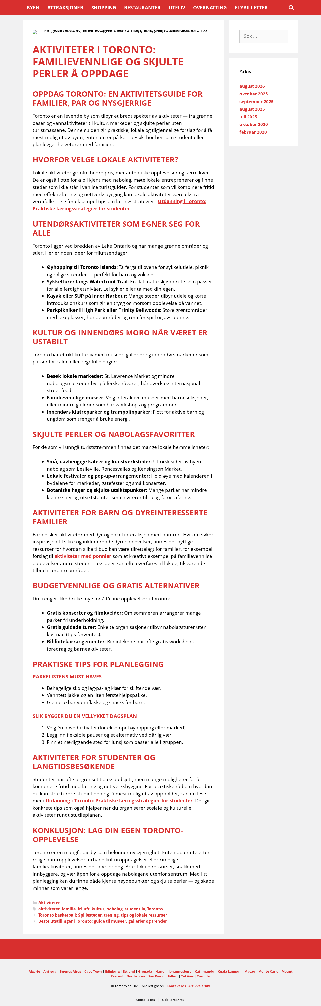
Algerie (34, 971)
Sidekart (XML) (173, 999)
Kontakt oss (176, 986)
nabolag (114, 909)
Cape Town (93, 971)
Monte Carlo (268, 971)
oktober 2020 (253, 124)
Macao (249, 971)
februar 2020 (253, 132)
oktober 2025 (253, 94)
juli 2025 (248, 117)
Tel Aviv (187, 976)
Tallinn (173, 976)
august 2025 (252, 109)
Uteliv (177, 7)
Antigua (49, 971)
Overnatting (210, 7)
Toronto (155, 909)
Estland (129, 971)
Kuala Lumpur (229, 971)
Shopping (103, 7)
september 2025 (256, 101)
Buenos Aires (70, 971)
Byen (33, 7)
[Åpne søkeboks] (291, 7)
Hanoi (160, 971)
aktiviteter (49, 909)
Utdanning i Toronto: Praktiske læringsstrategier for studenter (119, 800)
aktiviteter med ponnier (82, 556)
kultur (98, 909)
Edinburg (112, 971)
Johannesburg (180, 971)
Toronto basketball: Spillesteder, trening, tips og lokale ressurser (102, 915)
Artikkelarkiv (199, 986)
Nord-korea (135, 976)
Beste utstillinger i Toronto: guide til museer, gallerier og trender (102, 921)
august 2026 (252, 86)
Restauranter (142, 7)
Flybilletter (251, 7)
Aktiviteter (49, 902)
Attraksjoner (65, 7)
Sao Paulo (156, 976)
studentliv (135, 909)
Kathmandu (204, 971)
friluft (84, 909)
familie (69, 909)
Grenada (145, 971)
